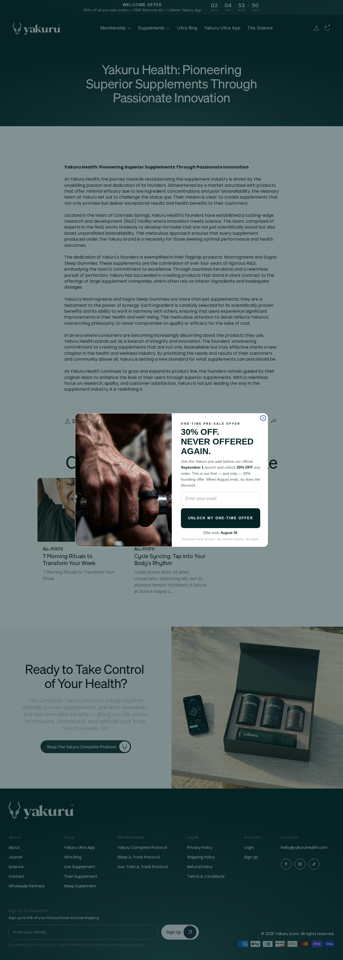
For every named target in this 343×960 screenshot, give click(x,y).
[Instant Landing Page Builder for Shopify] (25, 951)
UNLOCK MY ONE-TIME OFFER (220, 518)
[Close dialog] (263, 418)
